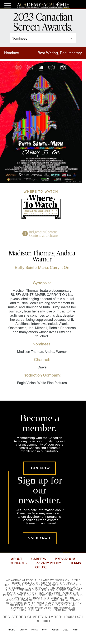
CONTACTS (18, 563)
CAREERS (38, 559)
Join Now (39, 468)
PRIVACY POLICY (48, 563)
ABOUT (16, 559)
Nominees (19, 38)
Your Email (39, 538)
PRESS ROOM (65, 559)
